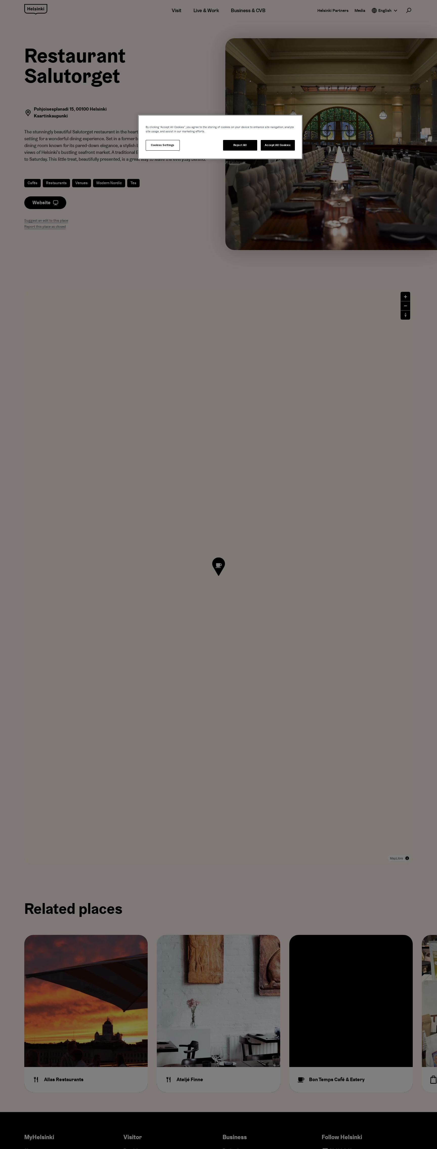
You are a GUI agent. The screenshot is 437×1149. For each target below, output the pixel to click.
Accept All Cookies (278, 145)
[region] (220, 137)
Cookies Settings (162, 145)
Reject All (240, 145)
